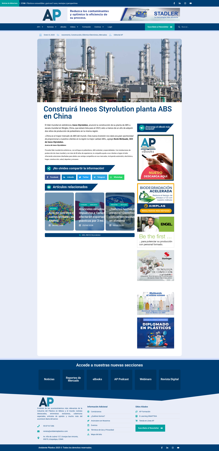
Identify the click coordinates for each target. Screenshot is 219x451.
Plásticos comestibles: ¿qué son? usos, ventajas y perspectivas (49, 3)
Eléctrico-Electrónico (90, 35)
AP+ (38, 27)
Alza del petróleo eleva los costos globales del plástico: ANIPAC (68, 216)
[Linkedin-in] (180, 3)
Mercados (103, 35)
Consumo (83, 204)
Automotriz (65, 35)
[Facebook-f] (174, 3)
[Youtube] (191, 3)
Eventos (98, 27)
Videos (72, 27)
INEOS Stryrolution (93, 235)
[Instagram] (185, 3)
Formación (86, 27)
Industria (114, 204)
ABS (83, 235)
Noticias (50, 27)
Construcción (76, 35)
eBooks (63, 27)
